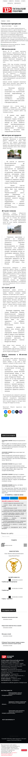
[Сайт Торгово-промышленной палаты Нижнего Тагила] (14, 565)
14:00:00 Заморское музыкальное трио (13, 503)
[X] (17, 412)
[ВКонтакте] (14, 5)
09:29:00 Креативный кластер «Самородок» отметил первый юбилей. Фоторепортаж (14, 521)
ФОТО (3, 543)
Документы (17, 3)
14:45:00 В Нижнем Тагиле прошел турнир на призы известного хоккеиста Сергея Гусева (14, 510)
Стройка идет (5, 590)
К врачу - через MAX (7, 598)
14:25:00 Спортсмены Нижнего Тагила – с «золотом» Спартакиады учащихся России (14, 513)
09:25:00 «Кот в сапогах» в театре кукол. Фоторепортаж (14, 524)
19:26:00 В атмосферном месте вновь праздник (14, 527)
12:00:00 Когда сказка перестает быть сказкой (14, 505)
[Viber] (20, 412)
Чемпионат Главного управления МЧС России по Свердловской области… (14, 703)
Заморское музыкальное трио (13, 441)
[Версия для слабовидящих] (10, 5)
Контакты (10, 3)
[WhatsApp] (5, 415)
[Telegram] (16, 5)
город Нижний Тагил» (14, 555)
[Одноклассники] (19, 5)
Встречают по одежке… (19, 474)
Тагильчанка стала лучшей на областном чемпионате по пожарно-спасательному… (13, 712)
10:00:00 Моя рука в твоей (10, 508)
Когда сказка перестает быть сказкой (13, 453)
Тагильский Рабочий (16, 740)
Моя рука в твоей (17, 464)
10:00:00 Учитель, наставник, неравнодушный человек (14, 518)
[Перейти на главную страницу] (14, 9)
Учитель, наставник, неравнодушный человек (12, 485)
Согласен (24, 750)
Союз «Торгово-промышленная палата (14, 553)
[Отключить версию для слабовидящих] (12, 5)
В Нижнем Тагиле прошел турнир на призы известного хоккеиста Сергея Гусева (13, 643)
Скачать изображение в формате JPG (13, 45)
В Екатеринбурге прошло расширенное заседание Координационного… (12, 694)
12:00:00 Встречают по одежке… (11, 516)
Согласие (14, 752)
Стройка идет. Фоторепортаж (9, 581)
